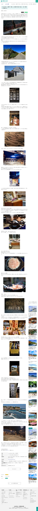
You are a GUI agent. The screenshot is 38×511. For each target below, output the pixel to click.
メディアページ (25, 498)
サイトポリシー (32, 502)
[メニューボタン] (37, 1)
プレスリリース (18, 496)
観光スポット (3, 493)
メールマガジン (25, 497)
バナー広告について (34, 410)
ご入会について (25, 493)
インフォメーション (11, 497)
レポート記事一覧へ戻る (14, 483)
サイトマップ (32, 499)
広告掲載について (25, 494)
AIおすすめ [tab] (35, 428)
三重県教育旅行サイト (19, 492)
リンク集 (31, 498)
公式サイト (7, 450)
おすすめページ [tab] (30, 428)
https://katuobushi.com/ (11, 459)
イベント (3, 494)
